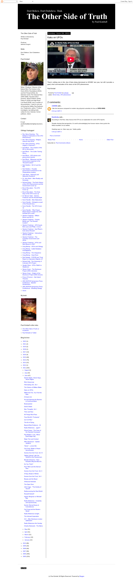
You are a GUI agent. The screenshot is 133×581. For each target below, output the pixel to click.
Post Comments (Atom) (63, 143)
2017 (24, 352)
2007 (24, 551)
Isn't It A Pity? (28, 420)
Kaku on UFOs (28, 390)
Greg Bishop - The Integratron (31, 253)
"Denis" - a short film (30, 446)
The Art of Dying (29, 422)
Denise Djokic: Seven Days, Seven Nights (32, 378)
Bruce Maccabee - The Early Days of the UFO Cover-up (31, 192)
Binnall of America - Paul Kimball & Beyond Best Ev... (33, 460)
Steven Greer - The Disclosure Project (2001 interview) (31, 270)
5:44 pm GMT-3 (57, 131)
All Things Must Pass (30, 414)
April (26, 532)
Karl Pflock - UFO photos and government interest (31, 156)
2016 (24, 354)
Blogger (81, 576)
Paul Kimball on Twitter (29, 333)
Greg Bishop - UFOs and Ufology (32, 246)
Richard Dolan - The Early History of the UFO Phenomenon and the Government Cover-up (32, 184)
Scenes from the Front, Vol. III (33, 453)
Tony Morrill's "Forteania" (32, 417)
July (26, 373)
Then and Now (28, 412)
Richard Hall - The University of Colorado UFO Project (32, 262)
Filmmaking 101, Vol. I (31, 384)
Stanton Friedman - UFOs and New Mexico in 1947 (31, 243)
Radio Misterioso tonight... (32, 513)
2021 (24, 344)
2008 (24, 548)
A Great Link (28, 397)
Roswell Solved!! (29, 494)
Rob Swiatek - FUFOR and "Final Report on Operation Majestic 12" (32, 258)
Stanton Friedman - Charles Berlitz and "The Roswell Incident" (31, 221)
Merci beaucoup (29, 382)
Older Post (110, 139)
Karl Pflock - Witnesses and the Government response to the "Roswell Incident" (32, 161)
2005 (24, 556)
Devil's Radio (28, 406)
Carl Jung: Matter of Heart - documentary (32, 449)
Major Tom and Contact (31, 439)
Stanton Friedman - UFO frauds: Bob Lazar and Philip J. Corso (32, 226)
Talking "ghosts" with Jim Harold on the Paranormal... (33, 456)
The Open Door (29, 484)
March (27, 534)
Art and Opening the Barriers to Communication (33, 400)
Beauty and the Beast (30, 479)
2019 (24, 346)
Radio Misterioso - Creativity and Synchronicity (32, 501)
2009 (24, 546)
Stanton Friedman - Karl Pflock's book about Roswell (32, 230)
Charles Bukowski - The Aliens (33, 526)
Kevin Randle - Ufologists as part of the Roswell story (32, 203)
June (26, 375)
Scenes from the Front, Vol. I (33, 476)
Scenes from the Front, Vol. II (33, 471)
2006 (24, 554)
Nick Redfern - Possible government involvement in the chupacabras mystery (31, 170)
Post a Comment (55, 135)
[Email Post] (72, 93)
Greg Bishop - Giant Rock (30, 255)
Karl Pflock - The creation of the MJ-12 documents (32, 148)
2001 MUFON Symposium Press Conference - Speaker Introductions (32, 282)
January (27, 540)
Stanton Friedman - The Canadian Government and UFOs (30, 238)
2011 (24, 368)
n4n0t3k (54, 106)
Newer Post (51, 139)
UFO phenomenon (65, 95)
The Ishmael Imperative (31, 516)
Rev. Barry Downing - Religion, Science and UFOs (31, 140)
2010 (24, 543)
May (26, 529)
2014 (24, 360)
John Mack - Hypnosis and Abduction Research (30, 175)
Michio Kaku (56, 95)
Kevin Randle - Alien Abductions (32, 200)
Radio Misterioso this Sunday (33, 523)
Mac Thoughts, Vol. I (30, 409)
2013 (24, 362)
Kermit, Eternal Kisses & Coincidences (31, 506)
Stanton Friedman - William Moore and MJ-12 (30, 216)
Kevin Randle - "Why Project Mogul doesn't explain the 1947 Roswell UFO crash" (32, 211)
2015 (24, 357)
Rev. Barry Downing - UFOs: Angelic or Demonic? (31, 144)
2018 (24, 349)
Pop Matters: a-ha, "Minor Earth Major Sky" (32, 435)
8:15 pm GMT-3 (57, 111)
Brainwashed (28, 404)
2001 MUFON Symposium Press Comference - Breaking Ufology (32, 287)
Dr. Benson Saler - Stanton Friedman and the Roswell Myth (32, 196)
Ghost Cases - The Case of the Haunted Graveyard (32, 431)
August (27, 370)
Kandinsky (55, 117)
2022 (24, 341)
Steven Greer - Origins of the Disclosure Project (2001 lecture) (32, 274)
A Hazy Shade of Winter (31, 473)
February (28, 537)
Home (81, 139)
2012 (24, 365)
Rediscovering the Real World (33, 491)
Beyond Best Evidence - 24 (32, 425)
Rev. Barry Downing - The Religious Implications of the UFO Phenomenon (32, 135)
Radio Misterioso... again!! (32, 428)
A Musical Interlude (30, 481)
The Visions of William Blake (32, 387)
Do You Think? (28, 464)
